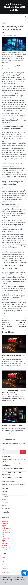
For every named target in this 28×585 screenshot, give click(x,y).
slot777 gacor (6, 547)
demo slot (5, 545)
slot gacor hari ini (7, 532)
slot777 (4, 534)
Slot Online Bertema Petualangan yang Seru (13, 356)
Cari (3, 449)
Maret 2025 (5, 497)
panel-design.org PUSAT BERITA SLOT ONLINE (14, 7)
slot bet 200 (5, 538)
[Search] (25, 16)
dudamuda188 (6, 572)
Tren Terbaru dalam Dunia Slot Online (12, 477)
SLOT (4, 23)
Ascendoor (10, 581)
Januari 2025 (5, 502)
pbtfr (4, 35)
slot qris (4, 530)
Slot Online (5, 53)
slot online (5, 523)
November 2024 (6, 508)
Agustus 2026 (5, 491)
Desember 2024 (6, 505)
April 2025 (4, 494)
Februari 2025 (5, 499)
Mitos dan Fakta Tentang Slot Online (12, 425)
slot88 (3, 540)
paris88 (4, 525)
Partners (5, 549)
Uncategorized (5, 517)
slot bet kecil (5, 542)
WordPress (5, 583)
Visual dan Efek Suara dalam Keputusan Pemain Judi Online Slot (13, 391)
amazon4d (5, 521)
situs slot (4, 544)
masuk (11, 443)
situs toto (4, 565)
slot (3, 536)
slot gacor (5, 527)
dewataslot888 (6, 529)
